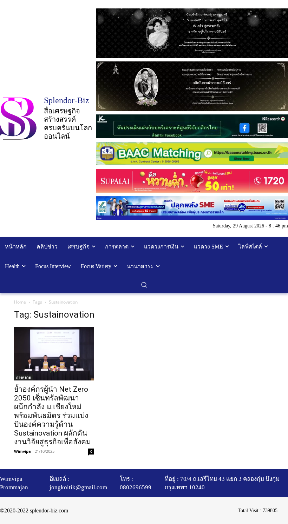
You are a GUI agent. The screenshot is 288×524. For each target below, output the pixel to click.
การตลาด (23, 377)
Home (20, 302)
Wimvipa (22, 451)
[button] (144, 285)
